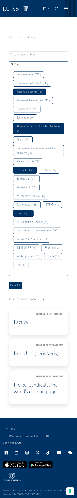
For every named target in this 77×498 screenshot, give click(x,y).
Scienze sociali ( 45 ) (27, 161)
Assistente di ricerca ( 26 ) (30, 196)
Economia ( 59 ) (25, 117)
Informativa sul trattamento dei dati (27, 436)
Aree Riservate (12, 444)
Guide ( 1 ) (53, 256)
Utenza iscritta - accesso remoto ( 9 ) (36, 230)
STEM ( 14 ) (52, 204)
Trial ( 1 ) (20, 265)
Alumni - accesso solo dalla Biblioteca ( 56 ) (38, 129)
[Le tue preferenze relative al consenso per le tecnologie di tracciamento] (70, 491)
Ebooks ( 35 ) (49, 170)
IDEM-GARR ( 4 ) (26, 247)
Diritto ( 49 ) (22, 139)
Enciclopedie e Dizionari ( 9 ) (32, 222)
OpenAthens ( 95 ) (26, 109)
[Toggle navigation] (66, 8)
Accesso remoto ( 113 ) (28, 74)
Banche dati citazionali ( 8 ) (31, 239)
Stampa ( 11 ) (23, 213)
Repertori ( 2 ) (52, 247)
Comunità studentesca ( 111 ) (32, 83)
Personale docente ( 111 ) (29, 92)
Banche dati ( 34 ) (26, 178)
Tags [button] (17, 64)
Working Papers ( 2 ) (27, 256)
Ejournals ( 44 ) (25, 170)
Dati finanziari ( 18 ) (27, 204)
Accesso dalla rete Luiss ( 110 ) (33, 100)
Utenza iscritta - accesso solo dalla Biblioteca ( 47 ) (35, 151)
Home (12, 38)
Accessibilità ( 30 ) (26, 187)
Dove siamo (10, 429)
